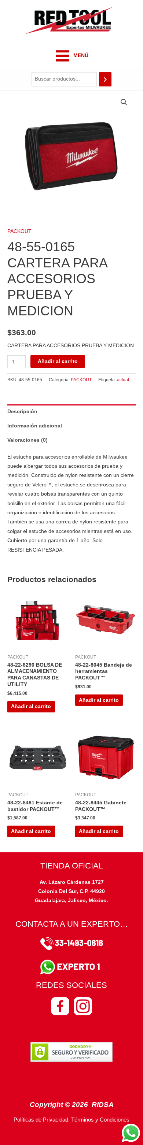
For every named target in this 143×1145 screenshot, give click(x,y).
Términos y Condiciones (100, 1120)
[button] (124, 102)
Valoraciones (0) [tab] (27, 440)
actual (123, 379)
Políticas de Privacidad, (42, 1120)
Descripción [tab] (22, 411)
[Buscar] (105, 79)
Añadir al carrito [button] (31, 706)
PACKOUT (19, 231)
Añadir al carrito (58, 361)
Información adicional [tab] (34, 426)
